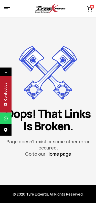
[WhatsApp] (6, 118)
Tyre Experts (37, 194)
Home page (59, 154)
